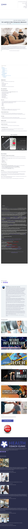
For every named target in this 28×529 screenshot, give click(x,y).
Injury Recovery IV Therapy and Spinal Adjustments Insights (6, 471)
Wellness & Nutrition (15, 216)
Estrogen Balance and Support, (13, 494)
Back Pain (16, 217)
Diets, (9, 508)
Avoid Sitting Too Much (5, 73)
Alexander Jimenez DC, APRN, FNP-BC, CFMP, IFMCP (10, 472)
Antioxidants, (3, 508)
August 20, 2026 (1, 498)
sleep (8, 109)
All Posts (10, 23)
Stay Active (4, 69)
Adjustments (3, 67)
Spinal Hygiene (6, 20)
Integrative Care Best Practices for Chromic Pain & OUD (6, 483)
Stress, (10, 469)
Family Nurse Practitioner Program (16, 248)
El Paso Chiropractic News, (24, 467)
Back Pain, (8, 467)
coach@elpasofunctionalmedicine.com (4, 450)
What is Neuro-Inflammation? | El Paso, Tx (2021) (6, 352)
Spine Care (10, 20)
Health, (22, 494)
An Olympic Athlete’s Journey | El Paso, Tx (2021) (6, 368)
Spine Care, (8, 469)
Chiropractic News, (14, 467)
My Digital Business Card (14, 252)
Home (7, 23)
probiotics (17, 166)
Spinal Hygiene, (5, 469)
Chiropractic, (11, 467)
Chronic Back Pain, (19, 467)
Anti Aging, (6, 467)
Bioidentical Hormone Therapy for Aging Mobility (5, 497)
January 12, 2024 (3, 334)
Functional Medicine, (19, 494)
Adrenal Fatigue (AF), (2, 467)
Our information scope (4, 220)
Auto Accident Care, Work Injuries (5, 217)
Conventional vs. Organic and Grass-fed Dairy (7, 75)
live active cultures (9, 168)
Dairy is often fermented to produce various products (7, 165)
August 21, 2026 (1, 472)
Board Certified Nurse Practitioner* (10, 246)
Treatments (12, 469)
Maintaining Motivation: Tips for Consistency (6, 384)
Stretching (4, 71)
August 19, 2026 (1, 513)
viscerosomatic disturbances (11, 221)
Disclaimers (5, 77)
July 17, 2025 (2, 415)
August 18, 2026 (1, 525)
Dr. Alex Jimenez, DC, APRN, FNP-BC (14, 234)
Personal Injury (24, 216)
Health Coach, (24, 494)
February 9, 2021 (3, 350)
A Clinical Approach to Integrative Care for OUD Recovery (6, 524)
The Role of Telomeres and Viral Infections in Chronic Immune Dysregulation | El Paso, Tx (11, 400)
